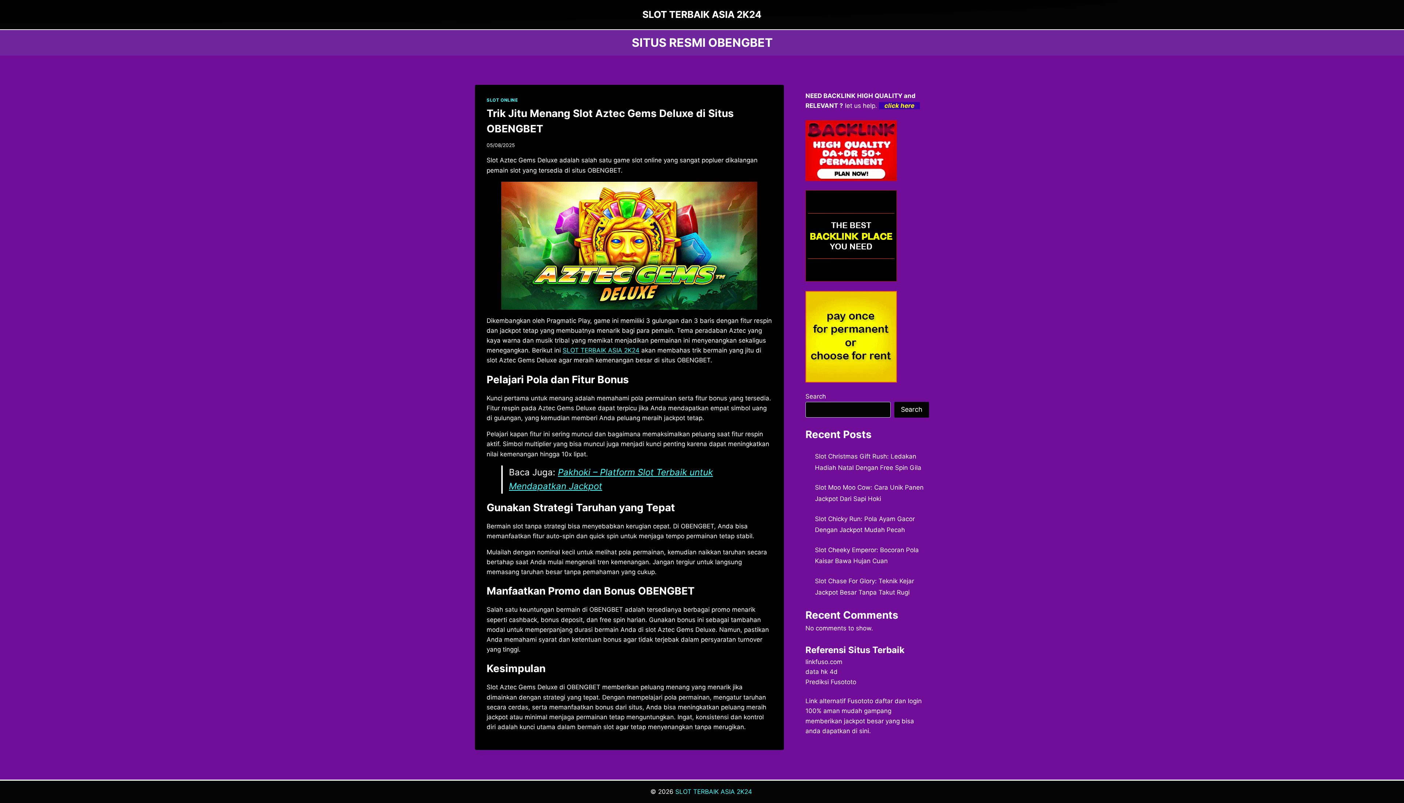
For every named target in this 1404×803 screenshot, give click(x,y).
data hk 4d (821, 671)
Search (815, 396)
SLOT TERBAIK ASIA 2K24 (601, 350)
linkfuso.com (823, 662)
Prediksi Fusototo (830, 682)
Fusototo (860, 701)
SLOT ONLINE (502, 100)
